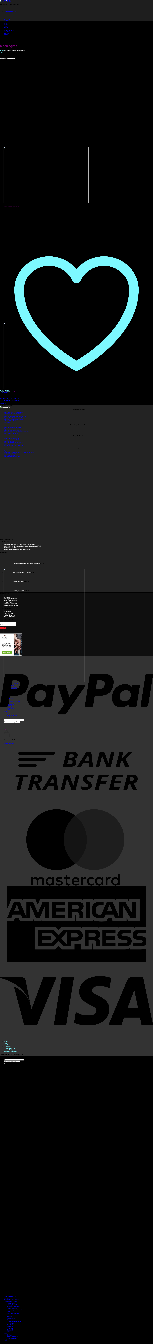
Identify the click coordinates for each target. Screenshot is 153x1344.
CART (6, 1333)
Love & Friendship (13, 1313)
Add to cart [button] (3, 403)
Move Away (11, 1318)
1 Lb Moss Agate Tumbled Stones (11, 399)
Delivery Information (10, 598)
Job (8, 1311)
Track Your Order (9, 617)
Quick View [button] (3, 392)
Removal (10, 1326)
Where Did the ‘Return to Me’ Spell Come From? (19, 544)
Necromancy (11, 1320)
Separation (10, 1330)
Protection (10, 1323)
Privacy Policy (8, 602)
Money (9, 1316)
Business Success (13, 1306)
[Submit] (4, 1063)
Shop (5, 1043)
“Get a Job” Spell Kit (10, 548)
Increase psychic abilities (15, 1310)
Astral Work (11, 1303)
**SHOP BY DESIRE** (11, 1301)
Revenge (10, 1328)
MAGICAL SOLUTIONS (11, 401)
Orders (9, 1335)
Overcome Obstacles (14, 1321)
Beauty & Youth (12, 1305)
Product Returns (9, 615)
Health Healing (12, 1308)
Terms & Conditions (10, 604)
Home (2, 50)
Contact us (7, 611)
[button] (1, 52)
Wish (8, 1331)
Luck (8, 1315)
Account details (12, 1336)
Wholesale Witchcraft (11, 605)
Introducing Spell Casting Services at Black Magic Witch (22, 546)
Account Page (8, 613)
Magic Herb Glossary (11, 600)
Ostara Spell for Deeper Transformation (17, 549)
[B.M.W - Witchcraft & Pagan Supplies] (5, 1)
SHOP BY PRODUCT (11, 11)
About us (7, 597)
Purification (11, 1325)
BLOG (6, 1298)
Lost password (12, 1338)
